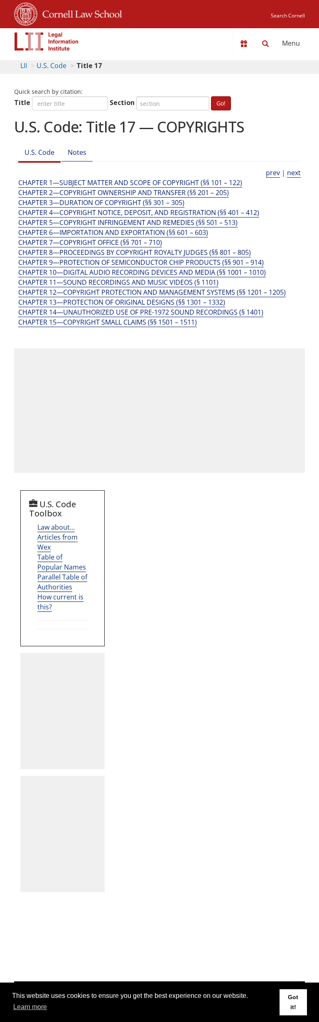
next (294, 172)
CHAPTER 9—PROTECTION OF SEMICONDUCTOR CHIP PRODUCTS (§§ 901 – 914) (141, 262)
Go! (221, 103)
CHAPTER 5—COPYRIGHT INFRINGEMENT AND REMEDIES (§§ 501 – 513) (128, 222)
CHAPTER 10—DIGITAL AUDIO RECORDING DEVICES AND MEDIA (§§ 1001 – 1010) (142, 272)
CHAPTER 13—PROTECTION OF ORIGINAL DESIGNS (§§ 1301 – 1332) (121, 302)
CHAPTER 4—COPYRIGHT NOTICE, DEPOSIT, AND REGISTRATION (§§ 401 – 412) (138, 212)
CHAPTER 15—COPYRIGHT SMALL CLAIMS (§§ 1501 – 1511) (107, 322)
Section (122, 102)
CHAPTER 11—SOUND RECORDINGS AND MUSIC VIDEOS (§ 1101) (118, 282)
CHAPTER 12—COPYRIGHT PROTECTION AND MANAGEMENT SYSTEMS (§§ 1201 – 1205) (152, 292)
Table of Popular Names (61, 562)
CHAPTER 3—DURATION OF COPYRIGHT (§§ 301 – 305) (101, 202)
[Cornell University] (25, 13)
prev (273, 172)
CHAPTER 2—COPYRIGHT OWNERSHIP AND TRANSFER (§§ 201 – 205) (123, 192)
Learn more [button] (30, 1006)
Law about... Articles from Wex (57, 537)
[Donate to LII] (244, 44)
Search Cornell (288, 15)
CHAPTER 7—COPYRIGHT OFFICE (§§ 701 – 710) (90, 242)
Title (22, 102)
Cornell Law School (79, 13)
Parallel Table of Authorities (62, 582)
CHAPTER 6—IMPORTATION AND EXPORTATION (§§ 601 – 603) (113, 232)
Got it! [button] (293, 1002)
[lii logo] (47, 41)
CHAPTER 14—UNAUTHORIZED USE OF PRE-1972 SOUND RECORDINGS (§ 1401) (140, 312)
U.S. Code (51, 65)
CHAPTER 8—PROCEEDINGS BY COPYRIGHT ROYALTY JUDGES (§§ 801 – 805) (134, 252)
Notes (77, 152)
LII (23, 65)
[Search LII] (265, 44)
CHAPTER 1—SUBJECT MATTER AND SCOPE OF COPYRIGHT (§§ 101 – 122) (130, 182)
